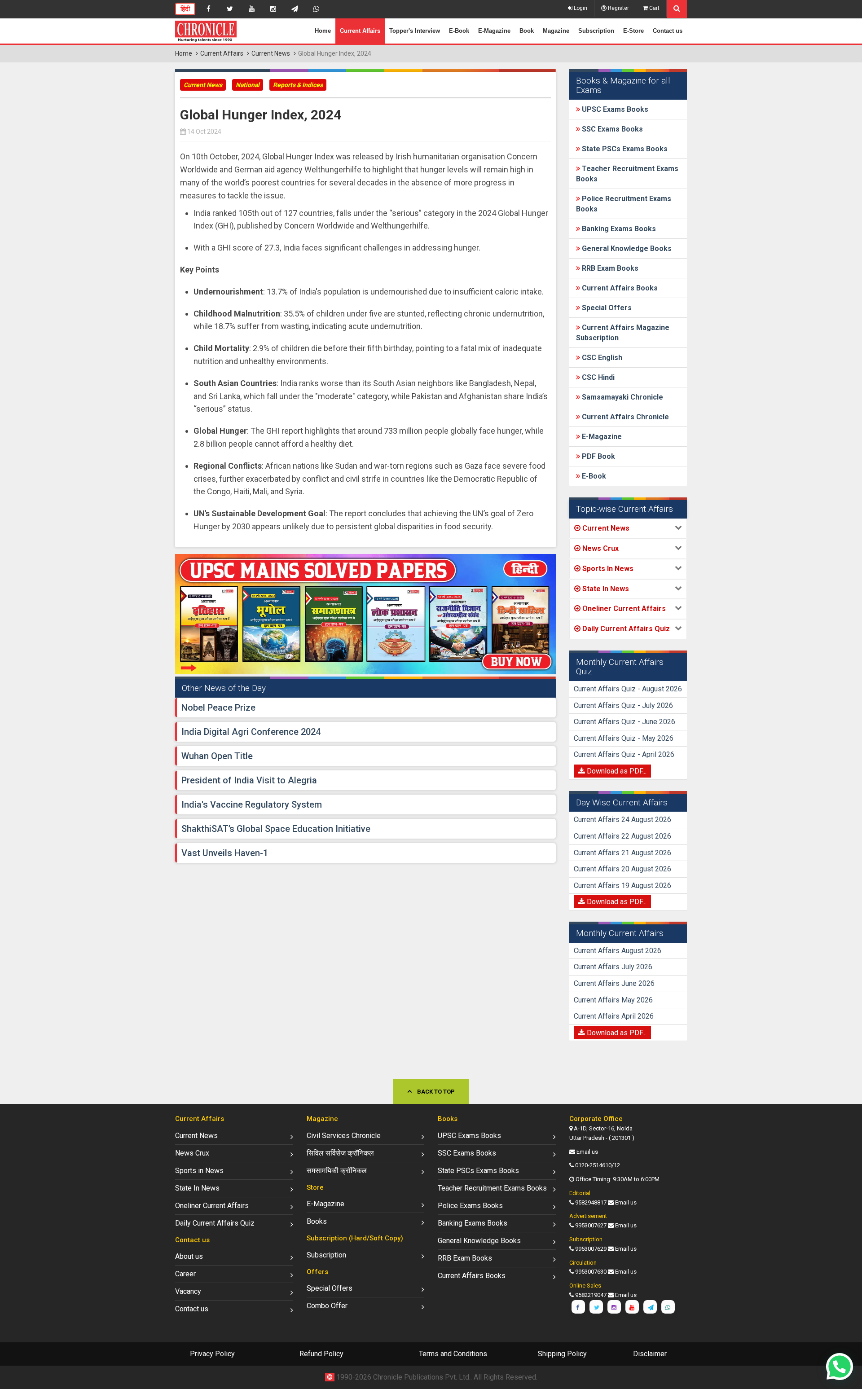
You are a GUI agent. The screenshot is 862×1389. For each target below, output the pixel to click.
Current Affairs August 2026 (617, 950)
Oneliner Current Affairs (212, 1205)
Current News (270, 53)
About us (189, 1256)
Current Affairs (360, 30)
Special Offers (606, 307)
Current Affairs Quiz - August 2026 (628, 689)
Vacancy (188, 1291)
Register (618, 8)
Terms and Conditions (453, 1353)
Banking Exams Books (618, 228)
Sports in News (199, 1170)
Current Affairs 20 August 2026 (622, 869)
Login (579, 8)
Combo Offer (327, 1305)
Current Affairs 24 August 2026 (622, 819)
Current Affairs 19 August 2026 (622, 885)
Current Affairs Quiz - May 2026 (623, 738)
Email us (587, 1151)
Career (185, 1274)
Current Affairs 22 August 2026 (622, 836)
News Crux (192, 1153)
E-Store (633, 30)
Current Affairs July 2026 (613, 967)
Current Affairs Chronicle (624, 417)
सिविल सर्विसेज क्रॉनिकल (340, 1153)
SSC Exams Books (611, 129)
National (247, 84)
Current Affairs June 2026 (614, 983)
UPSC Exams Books (614, 109)
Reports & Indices (298, 84)
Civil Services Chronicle (344, 1135)
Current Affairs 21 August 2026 (622, 852)
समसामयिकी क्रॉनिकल (337, 1170)
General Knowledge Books (626, 248)
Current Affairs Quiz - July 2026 (623, 705)
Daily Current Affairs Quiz (215, 1223)
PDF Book (597, 456)
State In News (197, 1188)
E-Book (459, 30)
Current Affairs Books (619, 288)
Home (323, 30)
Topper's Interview (414, 30)
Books (317, 1221)
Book (526, 30)
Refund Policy (321, 1353)
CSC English (601, 357)
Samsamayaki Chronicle (621, 397)
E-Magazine (494, 30)
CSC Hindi (597, 377)
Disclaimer (650, 1353)
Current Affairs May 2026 (613, 1000)
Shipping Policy (562, 1353)
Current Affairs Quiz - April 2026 (624, 754)
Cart (654, 8)
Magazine (556, 30)
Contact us (667, 30)
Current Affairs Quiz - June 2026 (624, 721)
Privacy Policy (212, 1353)
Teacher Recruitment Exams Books (492, 1188)
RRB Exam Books (609, 268)
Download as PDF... (615, 771)
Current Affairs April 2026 (614, 1016)
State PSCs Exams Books (624, 149)
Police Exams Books (470, 1205)
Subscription (596, 30)
